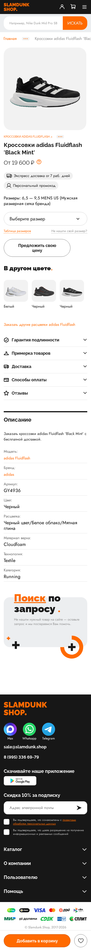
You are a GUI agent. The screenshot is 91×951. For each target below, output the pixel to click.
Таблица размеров (17, 231)
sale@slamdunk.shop (25, 746)
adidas (9, 474)
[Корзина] (73, 7)
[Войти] (62, 7)
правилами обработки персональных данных (44, 822)
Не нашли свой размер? (69, 231)
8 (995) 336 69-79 (21, 757)
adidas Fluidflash (17, 458)
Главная (10, 38)
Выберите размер (27, 218)
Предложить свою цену (37, 248)
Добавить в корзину (37, 940)
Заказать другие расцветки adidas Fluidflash (39, 324)
